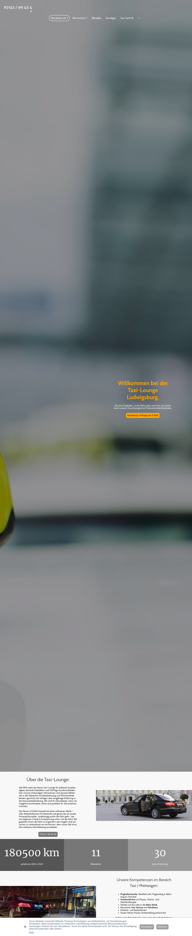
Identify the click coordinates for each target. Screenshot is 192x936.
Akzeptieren (147, 927)
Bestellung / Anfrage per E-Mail (142, 415)
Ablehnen (162, 927)
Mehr (31, 932)
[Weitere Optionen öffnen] (139, 18)
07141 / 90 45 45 (48, 834)
